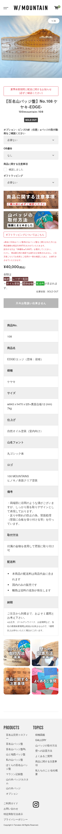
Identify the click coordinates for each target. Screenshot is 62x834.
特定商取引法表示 (13, 814)
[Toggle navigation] (5, 8)
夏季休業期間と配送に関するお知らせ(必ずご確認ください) (31, 91)
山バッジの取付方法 (46, 745)
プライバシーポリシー (16, 819)
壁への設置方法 (43, 750)
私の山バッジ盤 (14, 759)
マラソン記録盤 (14, 774)
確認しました (16, 169)
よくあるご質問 (43, 756)
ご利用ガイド (11, 803)
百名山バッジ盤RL (16, 749)
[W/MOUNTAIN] (31, 8)
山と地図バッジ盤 (15, 754)
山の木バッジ (13, 788)
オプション (12, 793)
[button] (5, 47)
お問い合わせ (11, 808)
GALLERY (40, 740)
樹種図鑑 (40, 734)
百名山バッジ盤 (14, 743)
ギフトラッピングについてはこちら (25, 234)
